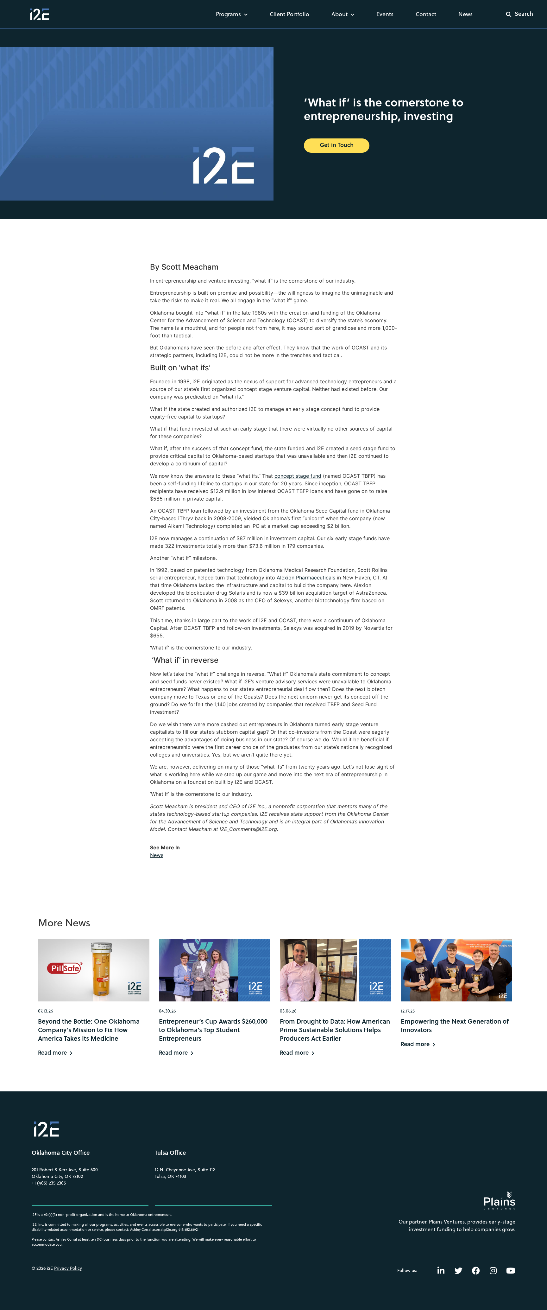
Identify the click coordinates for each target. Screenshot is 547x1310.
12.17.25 (408, 1011)
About (339, 14)
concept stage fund (297, 476)
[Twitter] (458, 1270)
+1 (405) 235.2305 (49, 1183)
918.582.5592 (188, 1229)
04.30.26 (167, 1011)
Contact (426, 14)
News (465, 14)
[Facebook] (476, 1270)
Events (384, 14)
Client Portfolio (289, 14)
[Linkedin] (441, 1270)
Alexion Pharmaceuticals (306, 577)
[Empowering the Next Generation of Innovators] (456, 970)
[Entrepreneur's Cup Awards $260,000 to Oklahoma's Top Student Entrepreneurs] (214, 970)
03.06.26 (288, 1011)
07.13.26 (45, 1011)
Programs (228, 14)
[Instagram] (493, 1270)
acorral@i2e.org (165, 1229)
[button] (515, 14)
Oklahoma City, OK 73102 (57, 1176)
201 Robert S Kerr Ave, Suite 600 (65, 1169)
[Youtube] (511, 1270)
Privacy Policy (68, 1268)
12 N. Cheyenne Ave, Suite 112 (185, 1169)
